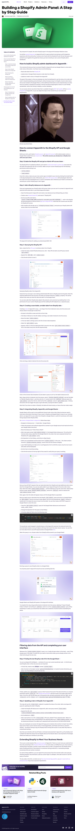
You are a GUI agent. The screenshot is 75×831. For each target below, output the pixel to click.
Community (55, 811)
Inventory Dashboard (35, 815)
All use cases (22, 809)
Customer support (35, 811)
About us (66, 809)
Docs (43, 809)
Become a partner (67, 813)
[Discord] (72, 828)
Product (30, 2)
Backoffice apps (23, 813)
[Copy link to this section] (67, 63)
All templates (34, 809)
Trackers (22, 822)
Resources (43, 2)
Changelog (44, 813)
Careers (65, 811)
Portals (21, 820)
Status (43, 815)
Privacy (65, 815)
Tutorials (55, 815)
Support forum (56, 809)
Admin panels (23, 811)
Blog (54, 813)
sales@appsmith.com (6, 811)
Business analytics (35, 813)
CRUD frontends (23, 815)
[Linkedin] (69, 828)
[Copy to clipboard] (72, 515)
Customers (55, 820)
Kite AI (25, 2)
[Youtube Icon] (63, 828)
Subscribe (68, 767)
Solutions (37, 2)
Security (54, 822)
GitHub (43, 811)
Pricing (50, 2)
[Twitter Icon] (66, 828)
